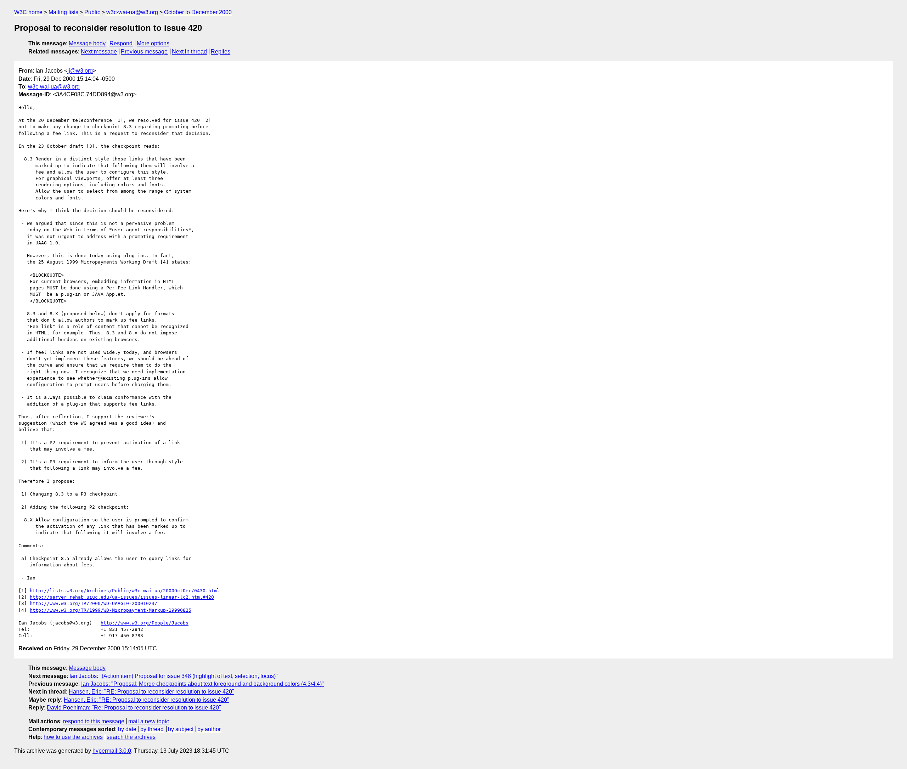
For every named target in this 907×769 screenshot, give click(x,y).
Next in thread (189, 52)
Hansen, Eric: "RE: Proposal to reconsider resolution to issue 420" (151, 692)
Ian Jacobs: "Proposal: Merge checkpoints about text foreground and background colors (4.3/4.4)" (202, 684)
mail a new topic (148, 721)
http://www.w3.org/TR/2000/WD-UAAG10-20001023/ (93, 603)
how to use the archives (73, 737)
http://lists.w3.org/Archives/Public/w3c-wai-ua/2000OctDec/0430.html (125, 590)
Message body (87, 43)
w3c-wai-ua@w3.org (132, 12)
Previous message (144, 52)
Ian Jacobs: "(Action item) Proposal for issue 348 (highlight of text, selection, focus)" (173, 676)
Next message (99, 52)
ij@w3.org (80, 71)
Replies (220, 52)
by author (209, 729)
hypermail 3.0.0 (111, 751)
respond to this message (93, 721)
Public (92, 12)
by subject (180, 729)
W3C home (28, 12)
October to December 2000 (198, 12)
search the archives (131, 737)
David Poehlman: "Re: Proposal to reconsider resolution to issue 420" (134, 708)
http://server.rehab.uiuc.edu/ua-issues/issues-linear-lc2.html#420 (122, 597)
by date (127, 729)
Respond (121, 43)
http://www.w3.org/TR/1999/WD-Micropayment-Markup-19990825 (110, 610)
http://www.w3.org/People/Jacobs (144, 623)
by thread (152, 729)
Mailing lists (63, 12)
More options (153, 43)
